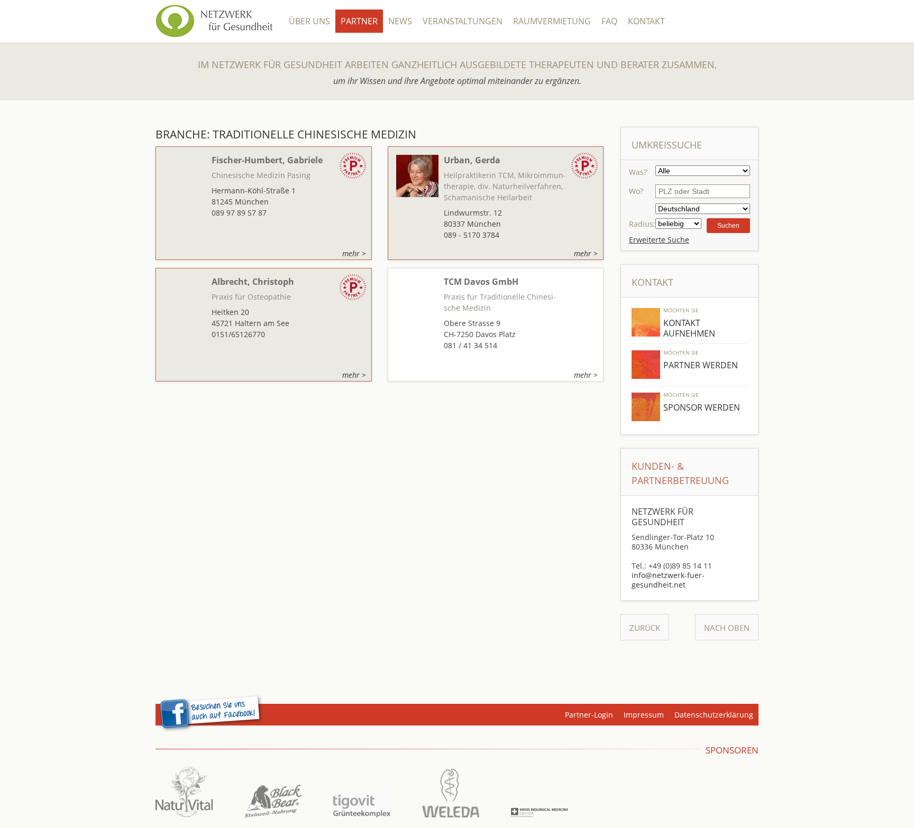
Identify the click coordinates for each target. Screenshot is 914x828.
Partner (359, 21)
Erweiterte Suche (659, 240)
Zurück (644, 627)
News (400, 21)
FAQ (609, 21)
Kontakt (646, 21)
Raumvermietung (552, 21)
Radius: (642, 224)
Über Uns (309, 21)
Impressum (644, 715)
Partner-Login (589, 715)
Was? (638, 172)
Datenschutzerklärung (713, 715)
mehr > (354, 253)
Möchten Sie (681, 310)
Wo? (636, 191)
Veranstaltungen (462, 21)
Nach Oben (727, 627)
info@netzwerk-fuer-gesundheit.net (668, 580)
